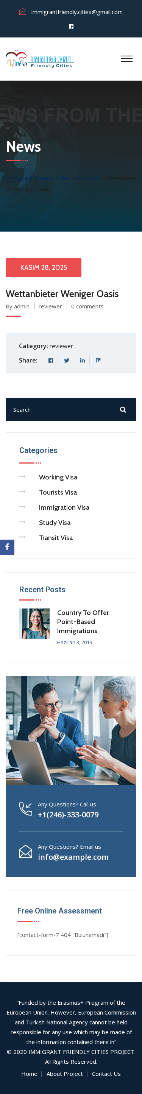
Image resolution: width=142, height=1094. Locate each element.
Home (29, 1073)
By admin (18, 306)
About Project (65, 1073)
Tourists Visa (58, 492)
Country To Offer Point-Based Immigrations (83, 621)
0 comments (87, 306)
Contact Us (106, 1073)
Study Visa (54, 522)
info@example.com (73, 857)
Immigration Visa (64, 507)
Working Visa (58, 477)
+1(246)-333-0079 (68, 814)
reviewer (50, 306)
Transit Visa (56, 538)
